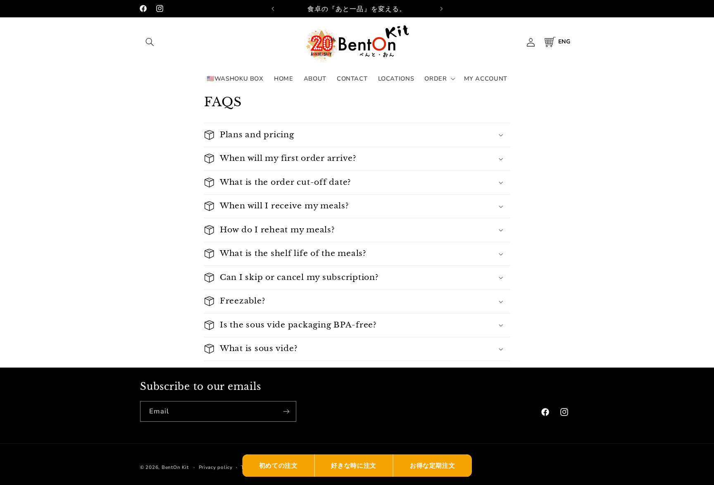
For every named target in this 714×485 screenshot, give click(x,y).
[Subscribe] (286, 411)
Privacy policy (216, 467)
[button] (149, 42)
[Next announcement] (441, 8)
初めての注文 (278, 465)
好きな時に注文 (353, 465)
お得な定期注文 (432, 465)
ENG (564, 41)
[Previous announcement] (273, 8)
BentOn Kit (175, 467)
